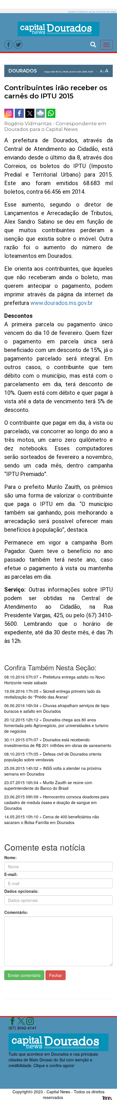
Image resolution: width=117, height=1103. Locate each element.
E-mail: (11, 874)
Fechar (55, 975)
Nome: (10, 857)
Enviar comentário (24, 975)
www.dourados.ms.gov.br (61, 302)
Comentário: (16, 912)
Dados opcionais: (21, 891)
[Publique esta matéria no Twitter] (29, 113)
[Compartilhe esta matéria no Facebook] (19, 113)
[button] (93, 43)
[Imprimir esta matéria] (40, 113)
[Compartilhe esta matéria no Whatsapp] (50, 113)
